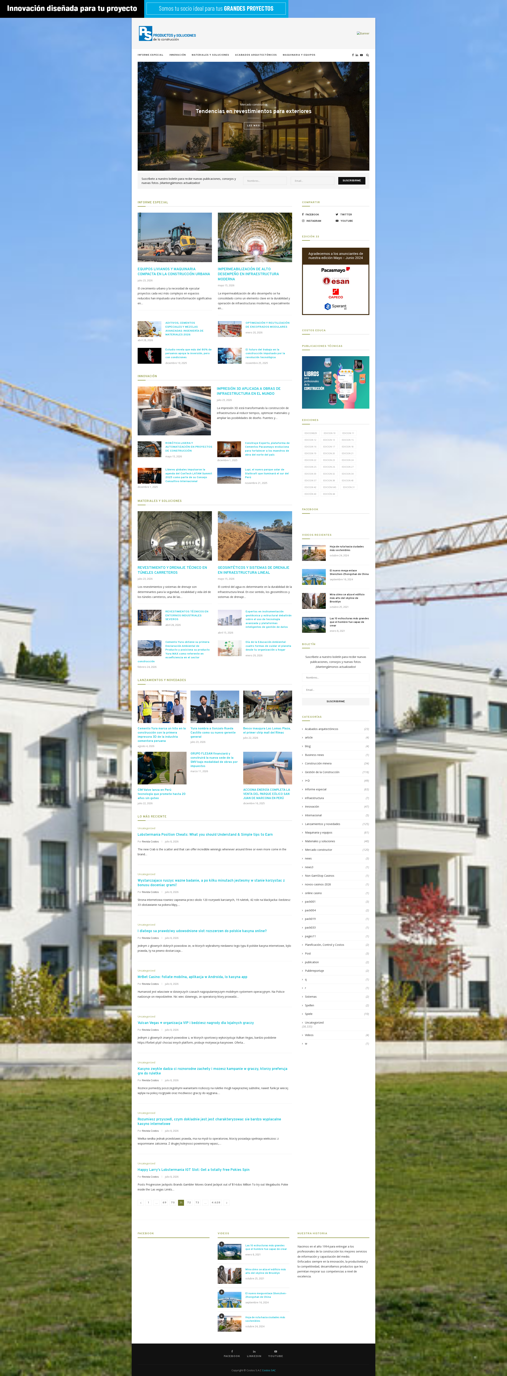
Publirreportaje (337, 971)
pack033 (337, 927)
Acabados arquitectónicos (256, 55)
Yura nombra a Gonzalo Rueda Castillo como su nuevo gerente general (213, 733)
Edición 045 (329, 487)
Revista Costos (150, 841)
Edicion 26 (329, 466)
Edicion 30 (310, 473)
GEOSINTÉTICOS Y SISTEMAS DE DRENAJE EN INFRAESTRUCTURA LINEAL (253, 570)
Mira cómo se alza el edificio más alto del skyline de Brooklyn (347, 598)
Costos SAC (269, 1370)
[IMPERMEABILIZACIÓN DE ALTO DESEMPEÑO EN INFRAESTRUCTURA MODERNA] (255, 237)
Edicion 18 (348, 446)
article (337, 737)
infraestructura (337, 798)
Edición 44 (329, 493)
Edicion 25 (310, 466)
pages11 (337, 936)
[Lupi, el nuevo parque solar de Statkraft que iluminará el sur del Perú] (229, 476)
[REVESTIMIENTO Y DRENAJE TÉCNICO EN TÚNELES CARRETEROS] (175, 536)
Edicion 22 (310, 460)
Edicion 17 (329, 446)
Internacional (337, 815)
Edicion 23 (329, 460)
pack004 (337, 910)
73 (197, 1202)
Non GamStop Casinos (337, 875)
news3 (337, 867)
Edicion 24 (348, 460)
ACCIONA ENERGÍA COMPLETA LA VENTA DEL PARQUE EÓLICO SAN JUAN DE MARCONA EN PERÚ (266, 794)
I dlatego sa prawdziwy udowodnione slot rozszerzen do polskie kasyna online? (202, 931)
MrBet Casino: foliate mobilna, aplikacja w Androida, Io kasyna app (192, 977)
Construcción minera (337, 763)
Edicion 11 (348, 433)
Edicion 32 (329, 473)
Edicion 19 (310, 453)
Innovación (177, 55)
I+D (337, 780)
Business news (337, 755)
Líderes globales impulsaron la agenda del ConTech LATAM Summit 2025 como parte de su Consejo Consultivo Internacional (188, 475)
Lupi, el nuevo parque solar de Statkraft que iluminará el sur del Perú (267, 473)
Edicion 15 (348, 439)
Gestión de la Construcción (337, 772)
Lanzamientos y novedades (162, 680)
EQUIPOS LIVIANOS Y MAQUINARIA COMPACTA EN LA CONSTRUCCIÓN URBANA (174, 272)
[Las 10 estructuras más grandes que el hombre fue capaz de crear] (314, 625)
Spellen (337, 1005)
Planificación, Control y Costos (337, 945)
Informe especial (150, 55)
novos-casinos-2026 (337, 884)
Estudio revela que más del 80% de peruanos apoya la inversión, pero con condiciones (188, 353)
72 (189, 1202)
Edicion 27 (348, 466)
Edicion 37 (310, 480)
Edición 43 (310, 493)
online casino (337, 893)
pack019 (337, 919)
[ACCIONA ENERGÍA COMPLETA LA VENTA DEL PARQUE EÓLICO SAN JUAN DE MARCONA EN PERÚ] (267, 768)
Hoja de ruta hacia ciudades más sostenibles (347, 548)
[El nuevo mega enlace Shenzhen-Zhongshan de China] (314, 577)
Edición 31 (349, 487)
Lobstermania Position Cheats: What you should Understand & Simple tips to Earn (205, 835)
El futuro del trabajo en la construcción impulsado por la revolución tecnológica (265, 353)
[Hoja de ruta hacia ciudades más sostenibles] (314, 553)
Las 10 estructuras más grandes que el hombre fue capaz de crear (349, 622)
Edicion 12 (310, 439)
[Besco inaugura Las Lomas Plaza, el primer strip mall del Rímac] (267, 707)
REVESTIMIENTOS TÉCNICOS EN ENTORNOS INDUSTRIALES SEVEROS (186, 615)
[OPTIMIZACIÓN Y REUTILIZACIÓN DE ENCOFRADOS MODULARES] (230, 329)
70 (173, 1202)
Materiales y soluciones (210, 55)
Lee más (253, 126)
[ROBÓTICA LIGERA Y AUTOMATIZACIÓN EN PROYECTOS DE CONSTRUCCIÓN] (149, 449)
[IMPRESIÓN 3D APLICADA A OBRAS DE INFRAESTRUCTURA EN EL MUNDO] (174, 410)
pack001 (337, 901)
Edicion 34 (348, 473)
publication (337, 962)
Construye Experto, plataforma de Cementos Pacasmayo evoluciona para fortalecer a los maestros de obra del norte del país (267, 449)
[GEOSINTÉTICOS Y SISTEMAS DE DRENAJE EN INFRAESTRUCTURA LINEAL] (255, 536)
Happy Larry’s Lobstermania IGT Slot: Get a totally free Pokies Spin (194, 1170)
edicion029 (311, 433)
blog (337, 746)
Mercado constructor (253, 104)
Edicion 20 (329, 453)
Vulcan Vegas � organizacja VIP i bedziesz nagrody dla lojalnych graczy (196, 1023)
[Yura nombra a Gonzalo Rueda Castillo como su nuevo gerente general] (215, 707)
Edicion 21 (348, 453)
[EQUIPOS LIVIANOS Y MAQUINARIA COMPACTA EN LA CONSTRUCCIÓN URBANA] (175, 237)
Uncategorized (146, 828)
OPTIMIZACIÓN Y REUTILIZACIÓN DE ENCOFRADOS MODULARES (268, 325)
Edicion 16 (310, 446)
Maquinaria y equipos (299, 55)
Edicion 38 (329, 480)
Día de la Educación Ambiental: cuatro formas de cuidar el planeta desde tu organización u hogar (268, 646)
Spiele (337, 1014)
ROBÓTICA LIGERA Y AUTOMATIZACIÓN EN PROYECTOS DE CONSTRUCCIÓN (188, 447)
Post (337, 953)
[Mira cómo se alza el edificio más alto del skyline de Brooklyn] (314, 601)
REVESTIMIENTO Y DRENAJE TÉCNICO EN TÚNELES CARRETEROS (172, 570)
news (337, 858)
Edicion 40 (348, 480)
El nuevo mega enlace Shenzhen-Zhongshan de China (349, 572)
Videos (337, 1035)
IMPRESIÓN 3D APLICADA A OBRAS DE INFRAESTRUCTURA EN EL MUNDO (249, 391)
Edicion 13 (329, 439)
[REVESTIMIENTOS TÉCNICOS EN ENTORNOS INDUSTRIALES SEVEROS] (149, 618)
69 (165, 1202)
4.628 (216, 1202)
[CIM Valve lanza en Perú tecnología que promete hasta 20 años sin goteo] (162, 768)
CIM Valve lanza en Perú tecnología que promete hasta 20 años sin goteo (162, 794)
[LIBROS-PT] (335, 359)
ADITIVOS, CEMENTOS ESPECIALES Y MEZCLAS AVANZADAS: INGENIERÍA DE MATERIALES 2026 (184, 328)
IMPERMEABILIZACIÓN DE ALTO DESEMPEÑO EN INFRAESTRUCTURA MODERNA (248, 274)
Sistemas (337, 996)
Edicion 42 (310, 487)
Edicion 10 (329, 433)
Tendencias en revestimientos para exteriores (254, 111)
